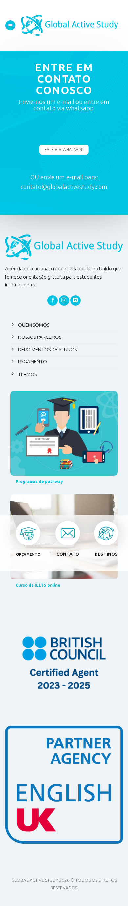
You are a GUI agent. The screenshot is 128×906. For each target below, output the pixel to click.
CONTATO (67, 554)
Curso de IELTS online (38, 585)
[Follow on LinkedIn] (75, 300)
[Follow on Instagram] (64, 300)
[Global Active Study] (69, 25)
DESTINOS (106, 554)
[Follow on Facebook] (52, 300)
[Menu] (10, 25)
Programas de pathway (39, 481)
